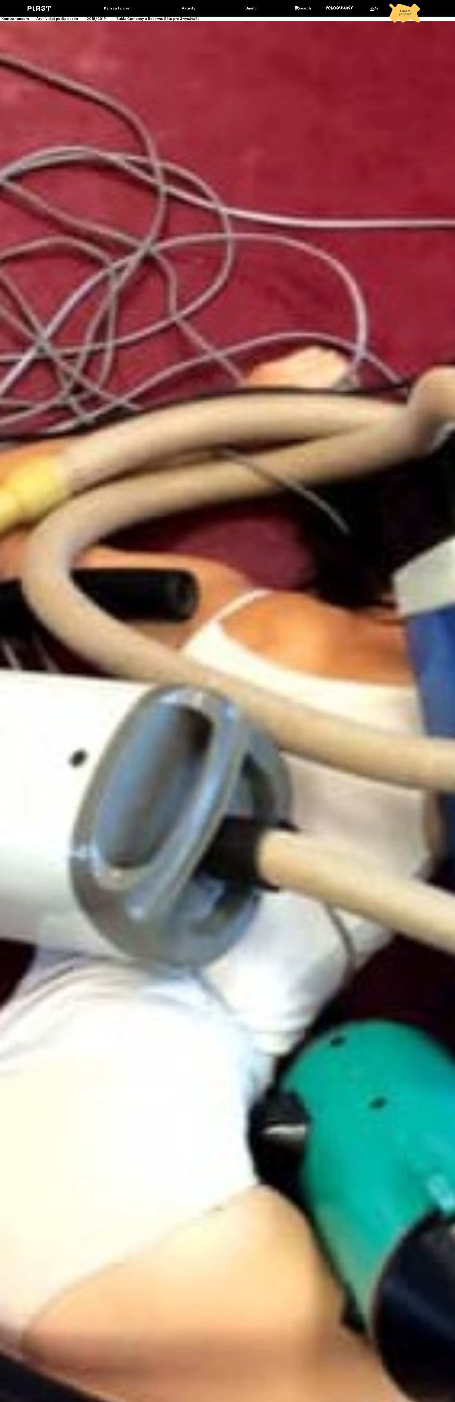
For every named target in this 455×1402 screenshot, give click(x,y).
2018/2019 (96, 19)
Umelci (252, 8)
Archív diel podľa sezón (57, 19)
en (378, 8)
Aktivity (188, 8)
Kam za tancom (118, 8)
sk (372, 8)
